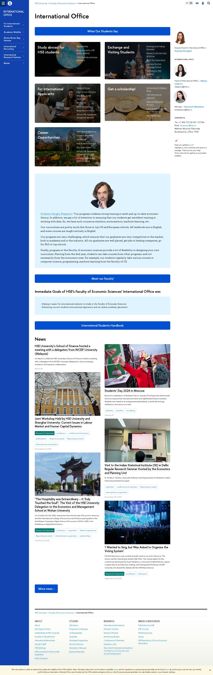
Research (109, 621)
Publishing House (145, 633)
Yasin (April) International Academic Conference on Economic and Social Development (118, 651)
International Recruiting (10, 47)
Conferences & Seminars (114, 640)
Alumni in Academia (85, 135)
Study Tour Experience (155, 60)
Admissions (73, 625)
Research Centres (111, 629)
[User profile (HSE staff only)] (203, 3)
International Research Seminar (12, 56)
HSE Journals (143, 629)
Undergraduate (75, 633)
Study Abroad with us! (85, 110)
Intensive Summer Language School (153, 65)
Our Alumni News (84, 147)
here (116, 669)
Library (141, 636)
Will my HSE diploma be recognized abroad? (87, 116)
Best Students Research (86, 143)
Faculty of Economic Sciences (61, 612)
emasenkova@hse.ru (183, 109)
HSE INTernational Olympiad (153, 96)
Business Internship (76, 651)
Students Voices (83, 88)
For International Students (11, 24)
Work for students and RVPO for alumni (86, 159)
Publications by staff (146, 625)
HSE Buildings (40, 648)
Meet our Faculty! (103, 279)
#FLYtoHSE (81, 102)
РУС (187, 3)
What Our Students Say (102, 31)
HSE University (41, 612)
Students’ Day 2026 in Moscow (125, 391)
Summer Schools (76, 644)
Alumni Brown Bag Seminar (12, 39)
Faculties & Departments (45, 636)
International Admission (86, 92)
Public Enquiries (41, 658)
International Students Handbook (102, 325)
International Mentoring (86, 131)
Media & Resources (149, 621)
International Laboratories (114, 625)
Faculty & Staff (40, 644)
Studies (73, 621)
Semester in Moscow (78, 648)
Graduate (73, 636)
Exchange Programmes (78, 640)
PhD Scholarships (153, 115)
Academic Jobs (110, 644)
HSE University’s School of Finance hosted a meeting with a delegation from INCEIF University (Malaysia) (66, 350)
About (38, 621)
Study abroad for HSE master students (85, 52)
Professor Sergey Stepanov (56, 213)
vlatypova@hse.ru (182, 86)
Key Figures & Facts (42, 629)
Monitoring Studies (111, 636)
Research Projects (111, 633)
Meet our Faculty (84, 106)
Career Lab (81, 139)
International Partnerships (45, 640)
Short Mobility (82, 46)
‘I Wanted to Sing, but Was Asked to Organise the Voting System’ (136, 549)
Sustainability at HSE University (47, 633)
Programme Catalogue (78, 629)
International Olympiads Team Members (156, 110)
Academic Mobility (12, 32)
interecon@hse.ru (188, 125)
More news (45, 589)
